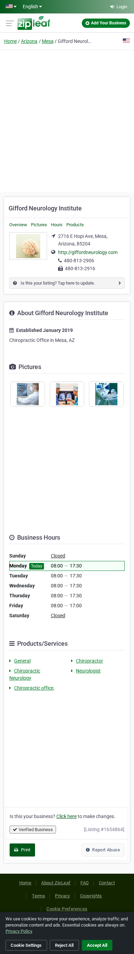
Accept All (97, 945)
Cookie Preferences (66, 908)
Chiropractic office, (34, 688)
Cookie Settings (26, 945)
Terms (38, 895)
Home (10, 41)
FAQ (84, 882)
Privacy (62, 895)
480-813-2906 (79, 260)
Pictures (39, 224)
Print (25, 849)
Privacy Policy (18, 931)
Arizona (29, 41)
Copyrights (91, 895)
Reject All (64, 945)
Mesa (48, 41)
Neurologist (88, 671)
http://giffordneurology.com (88, 252)
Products (75, 224)
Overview (18, 224)
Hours (57, 224)
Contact (107, 882)
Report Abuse (105, 849)
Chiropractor (89, 661)
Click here (66, 816)
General (22, 661)
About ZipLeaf (55, 882)
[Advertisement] (67, 120)
